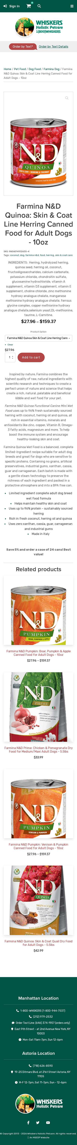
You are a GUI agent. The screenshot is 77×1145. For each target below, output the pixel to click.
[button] (39, 6)
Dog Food (35, 69)
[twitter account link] (38, 1123)
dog (22, 255)
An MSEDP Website (39, 1137)
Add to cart (31, 357)
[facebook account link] (28, 1123)
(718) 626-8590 (43, 1065)
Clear (10, 344)
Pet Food (20, 69)
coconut (14, 255)
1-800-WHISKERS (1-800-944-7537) (42, 1010)
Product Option (38, 331)
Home (7, 69)
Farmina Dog (51, 69)
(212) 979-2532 (43, 1016)
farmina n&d (32, 255)
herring (50, 255)
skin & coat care (64, 255)
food (42, 255)
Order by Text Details (53, 46)
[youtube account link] (48, 1123)
